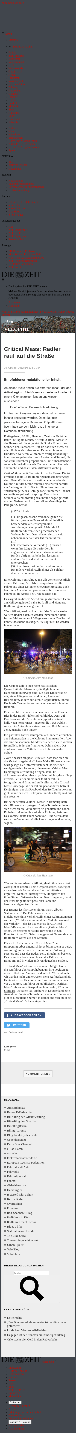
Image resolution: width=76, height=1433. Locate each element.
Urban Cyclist (15, 1245)
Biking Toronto (16, 1130)
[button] (6, 33)
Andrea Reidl (16, 1032)
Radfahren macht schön (22, 1222)
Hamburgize (14, 1190)
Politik (7, 1050)
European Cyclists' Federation (26, 1162)
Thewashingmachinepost (22, 1240)
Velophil (17, 329)
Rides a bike (14, 1226)
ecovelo (12, 1153)
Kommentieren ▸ (38, 1073)
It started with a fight (20, 1194)
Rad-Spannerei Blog (19, 1213)
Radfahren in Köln (18, 1217)
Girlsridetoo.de (16, 1185)
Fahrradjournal (16, 1176)
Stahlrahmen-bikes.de (20, 1231)
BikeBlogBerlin (17, 1126)
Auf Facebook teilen (26, 1015)
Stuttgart (9, 990)
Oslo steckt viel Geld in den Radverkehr (32, 1339)
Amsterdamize (16, 1107)
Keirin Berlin (15, 1199)
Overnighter (14, 1203)
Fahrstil (12, 1181)
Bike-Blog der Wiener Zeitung (26, 1117)
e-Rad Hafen (15, 1149)
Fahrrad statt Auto (18, 1167)
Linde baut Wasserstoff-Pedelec (27, 1330)
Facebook (35, 789)
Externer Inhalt (19, 407)
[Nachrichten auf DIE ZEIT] (21, 276)
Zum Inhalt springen (12, 2)
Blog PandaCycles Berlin (22, 1135)
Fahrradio (13, 1171)
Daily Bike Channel (19, 1144)
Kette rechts (14, 1317)
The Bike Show (16, 1235)
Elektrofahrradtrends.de (22, 1158)
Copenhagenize (17, 1139)
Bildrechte (15, 1402)
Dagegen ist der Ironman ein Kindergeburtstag (36, 1335)
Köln (61, 987)
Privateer (12, 1208)
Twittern (19, 1025)
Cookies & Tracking (20, 1422)
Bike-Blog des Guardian (22, 1121)
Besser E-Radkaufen (20, 1112)
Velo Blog (13, 1249)
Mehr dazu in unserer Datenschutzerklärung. (31, 428)
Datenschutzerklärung (43, 407)
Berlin (52, 987)
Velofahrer (13, 1254)
